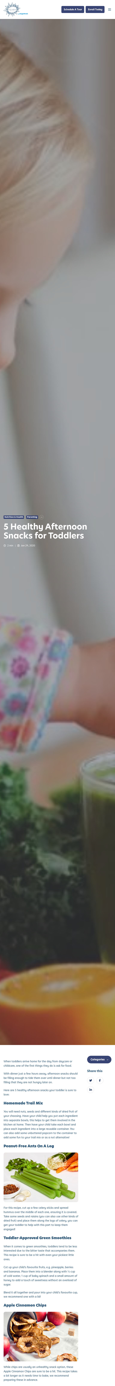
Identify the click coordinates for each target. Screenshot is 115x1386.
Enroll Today (95, 9)
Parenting (32, 517)
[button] (110, 10)
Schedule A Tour (73, 9)
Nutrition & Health (13, 517)
